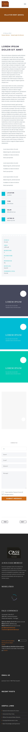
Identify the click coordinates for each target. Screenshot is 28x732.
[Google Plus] (9, 512)
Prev (5, 522)
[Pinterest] (12, 512)
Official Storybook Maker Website (11, 717)
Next (22, 522)
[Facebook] (3, 512)
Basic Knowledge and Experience (11, 723)
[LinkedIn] (17, 512)
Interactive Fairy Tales (8, 714)
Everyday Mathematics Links (10, 720)
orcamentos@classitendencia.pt (10, 629)
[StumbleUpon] (20, 512)
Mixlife (6, 650)
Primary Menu (25, 4)
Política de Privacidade (8, 641)
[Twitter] (6, 512)
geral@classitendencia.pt (8, 627)
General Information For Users (11, 710)
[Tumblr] (14, 512)
